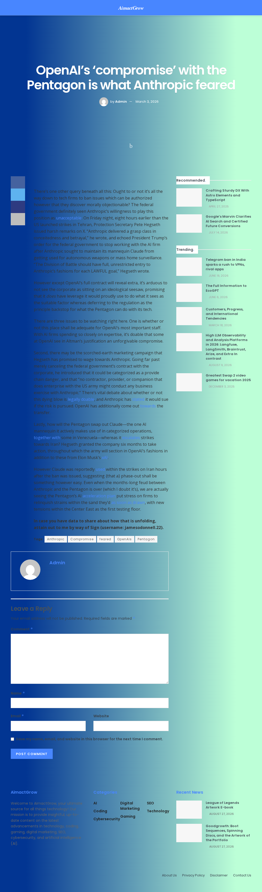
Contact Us (242, 875)
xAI (105, 457)
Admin (121, 101)
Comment (22, 629)
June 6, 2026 (218, 297)
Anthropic (55, 539)
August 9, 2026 (220, 365)
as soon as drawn (128, 502)
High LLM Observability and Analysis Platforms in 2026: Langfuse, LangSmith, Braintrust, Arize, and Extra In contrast (226, 347)
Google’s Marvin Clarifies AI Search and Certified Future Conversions (228, 221)
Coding (100, 811)
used (100, 469)
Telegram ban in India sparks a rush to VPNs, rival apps (226, 264)
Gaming (127, 816)
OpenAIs (124, 539)
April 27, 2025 (218, 206)
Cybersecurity (106, 818)
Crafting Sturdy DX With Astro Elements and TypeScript (227, 195)
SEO (150, 803)
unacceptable (69, 218)
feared (105, 539)
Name (18, 693)
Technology (158, 811)
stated (138, 399)
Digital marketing (130, 806)
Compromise (82, 539)
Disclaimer (219, 875)
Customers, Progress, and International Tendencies (224, 314)
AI (95, 803)
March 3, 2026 (147, 101)
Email (17, 716)
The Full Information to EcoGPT (226, 288)
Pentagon (146, 539)
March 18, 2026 (220, 325)
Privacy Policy (193, 875)
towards (148, 406)
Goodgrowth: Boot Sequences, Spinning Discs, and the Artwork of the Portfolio (228, 833)
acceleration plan (99, 496)
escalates (131, 437)
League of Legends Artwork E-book (222, 805)
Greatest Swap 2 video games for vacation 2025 (228, 377)
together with (47, 437)
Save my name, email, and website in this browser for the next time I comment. (89, 739)
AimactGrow (131, 7)
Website (101, 716)
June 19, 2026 (218, 276)
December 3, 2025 (221, 386)
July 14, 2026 (218, 232)
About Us (169, 875)
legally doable (81, 399)
